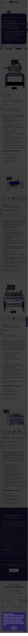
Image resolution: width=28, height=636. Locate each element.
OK (14, 628)
